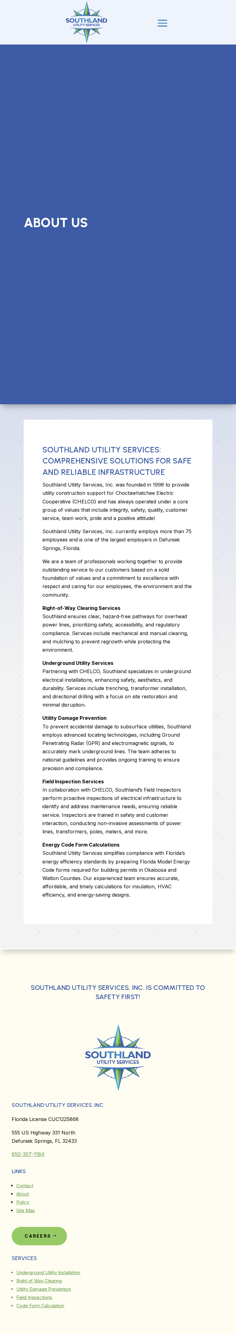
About (22, 1194)
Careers (38, 1236)
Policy (22, 1202)
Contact (24, 1186)
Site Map (25, 1210)
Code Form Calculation (40, 1306)
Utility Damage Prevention (43, 1289)
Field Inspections (34, 1297)
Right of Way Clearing (39, 1281)
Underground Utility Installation (48, 1272)
